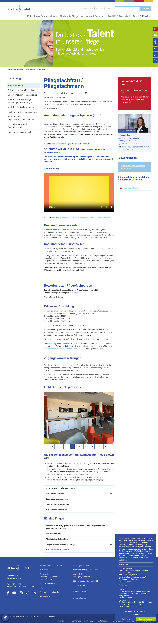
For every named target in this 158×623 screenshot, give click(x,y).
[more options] (111, 488)
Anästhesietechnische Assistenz (22, 90)
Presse (109, 8)
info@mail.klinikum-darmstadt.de (20, 586)
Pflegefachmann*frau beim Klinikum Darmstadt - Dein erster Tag (83, 218)
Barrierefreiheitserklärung (83, 621)
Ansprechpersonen (47, 583)
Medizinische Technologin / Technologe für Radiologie (20, 101)
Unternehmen (87, 8)
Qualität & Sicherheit (118, 16)
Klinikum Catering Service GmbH (86, 570)
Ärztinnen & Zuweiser (93, 16)
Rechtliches (63, 621)
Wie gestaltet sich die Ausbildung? (60, 544)
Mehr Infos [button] (123, 560)
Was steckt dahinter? (55, 493)
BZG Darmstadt (79, 585)
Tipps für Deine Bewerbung (57, 504)
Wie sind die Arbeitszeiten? (57, 539)
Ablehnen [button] (126, 619)
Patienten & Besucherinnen (42, 16)
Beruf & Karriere (142, 16)
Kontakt (99, 8)
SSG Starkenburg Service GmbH (86, 581)
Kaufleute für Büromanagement (22, 112)
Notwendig (131, 611)
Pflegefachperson (39, 70)
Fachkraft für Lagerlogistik (19, 132)
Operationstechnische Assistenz (22, 95)
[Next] (113, 420)
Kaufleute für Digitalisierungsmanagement (21, 118)
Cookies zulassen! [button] (146, 619)
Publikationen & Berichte (50, 592)
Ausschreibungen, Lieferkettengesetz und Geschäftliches (49, 576)
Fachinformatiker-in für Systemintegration (18, 125)
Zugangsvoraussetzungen (57, 499)
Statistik (142, 611)
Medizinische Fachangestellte (21, 107)
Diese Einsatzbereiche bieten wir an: (61, 488)
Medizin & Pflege (69, 16)
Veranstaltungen (79, 598)
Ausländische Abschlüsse (56, 510)
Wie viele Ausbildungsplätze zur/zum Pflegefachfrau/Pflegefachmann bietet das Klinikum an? (75, 527)
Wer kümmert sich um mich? (58, 550)
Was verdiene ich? (53, 533)
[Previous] (44, 420)
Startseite (10, 70)
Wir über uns (45, 570)
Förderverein (45, 596)
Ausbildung (29, 70)
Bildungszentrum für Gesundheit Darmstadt (62, 349)
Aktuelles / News (80, 592)
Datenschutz (103, 621)
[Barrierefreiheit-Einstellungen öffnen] (5, 617)
